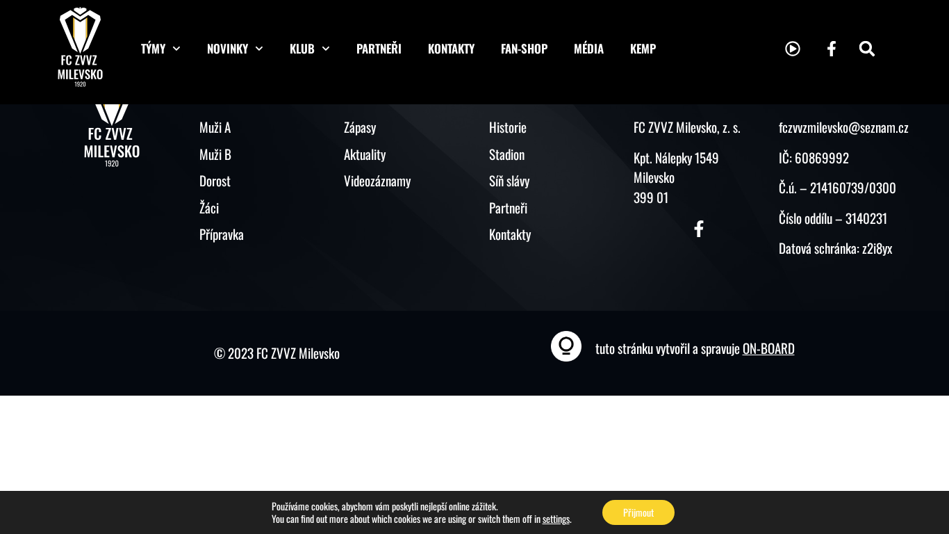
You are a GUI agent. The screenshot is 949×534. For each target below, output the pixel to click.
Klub (302, 48)
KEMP (643, 48)
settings (556, 518)
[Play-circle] (792, 48)
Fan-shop (524, 48)
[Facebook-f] (831, 48)
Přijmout (638, 512)
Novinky (227, 48)
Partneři (379, 48)
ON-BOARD (769, 347)
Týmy (153, 48)
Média (589, 48)
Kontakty (451, 48)
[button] (867, 48)
